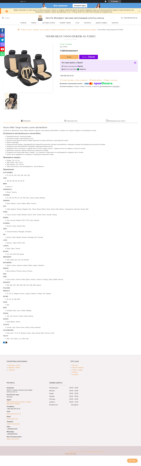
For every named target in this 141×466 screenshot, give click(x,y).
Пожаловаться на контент (77, 451)
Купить (69, 57)
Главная (23, 22)
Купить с (85, 57)
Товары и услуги (26, 29)
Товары (33, 22)
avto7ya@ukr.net (12, 419)
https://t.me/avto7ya (13, 424)
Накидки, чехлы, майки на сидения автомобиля (49, 29)
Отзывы (75, 372)
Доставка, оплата (49, 22)
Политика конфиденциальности (94, 451)
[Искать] (3, 17)
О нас (77, 22)
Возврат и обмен (14, 367)
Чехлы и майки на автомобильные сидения (81, 29)
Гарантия (115, 22)
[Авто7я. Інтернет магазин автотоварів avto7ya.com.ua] (40, 18)
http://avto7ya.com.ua (14, 414)
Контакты (87, 22)
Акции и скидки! (101, 22)
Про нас (75, 365)
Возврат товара (65, 22)
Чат (134, 460)
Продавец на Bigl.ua (70, 450)
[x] (6, 343)
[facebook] (4, 343)
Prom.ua (79, 448)
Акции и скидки (77, 370)
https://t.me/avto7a (13, 439)
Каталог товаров (77, 367)
